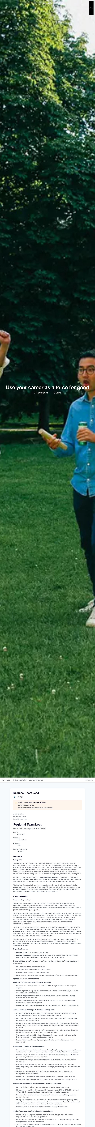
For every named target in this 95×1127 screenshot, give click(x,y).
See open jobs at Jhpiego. (26, 805)
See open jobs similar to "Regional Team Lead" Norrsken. (35, 807)
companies (19, 780)
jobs (5, 780)
